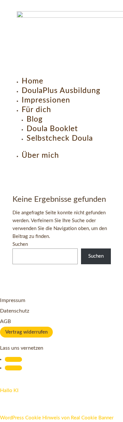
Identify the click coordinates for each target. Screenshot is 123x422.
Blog (35, 119)
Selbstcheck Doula (60, 138)
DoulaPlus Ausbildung (61, 90)
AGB (5, 321)
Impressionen (46, 100)
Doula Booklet (52, 128)
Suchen (20, 244)
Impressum (12, 300)
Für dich (36, 109)
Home (32, 81)
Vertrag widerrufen (26, 332)
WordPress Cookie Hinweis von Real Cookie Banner (56, 417)
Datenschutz (14, 311)
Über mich (40, 155)
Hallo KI (9, 390)
